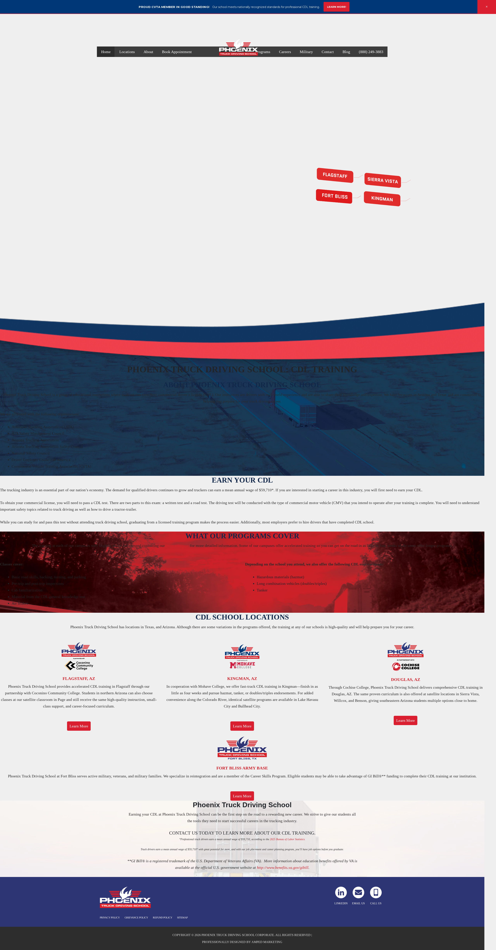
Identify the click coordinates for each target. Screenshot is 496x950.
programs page (177, 545)
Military (306, 52)
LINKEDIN (341, 903)
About (148, 52)
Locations (127, 52)
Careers (285, 52)
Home (106, 52)
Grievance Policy (136, 917)
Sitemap (182, 917)
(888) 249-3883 (371, 52)
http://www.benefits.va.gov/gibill (282, 867)
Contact (328, 52)
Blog (346, 52)
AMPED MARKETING (266, 942)
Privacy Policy (110, 917)
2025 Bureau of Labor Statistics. (287, 839)
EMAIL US (358, 903)
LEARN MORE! (336, 6)
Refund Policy (162, 917)
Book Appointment (177, 52)
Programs (262, 52)
